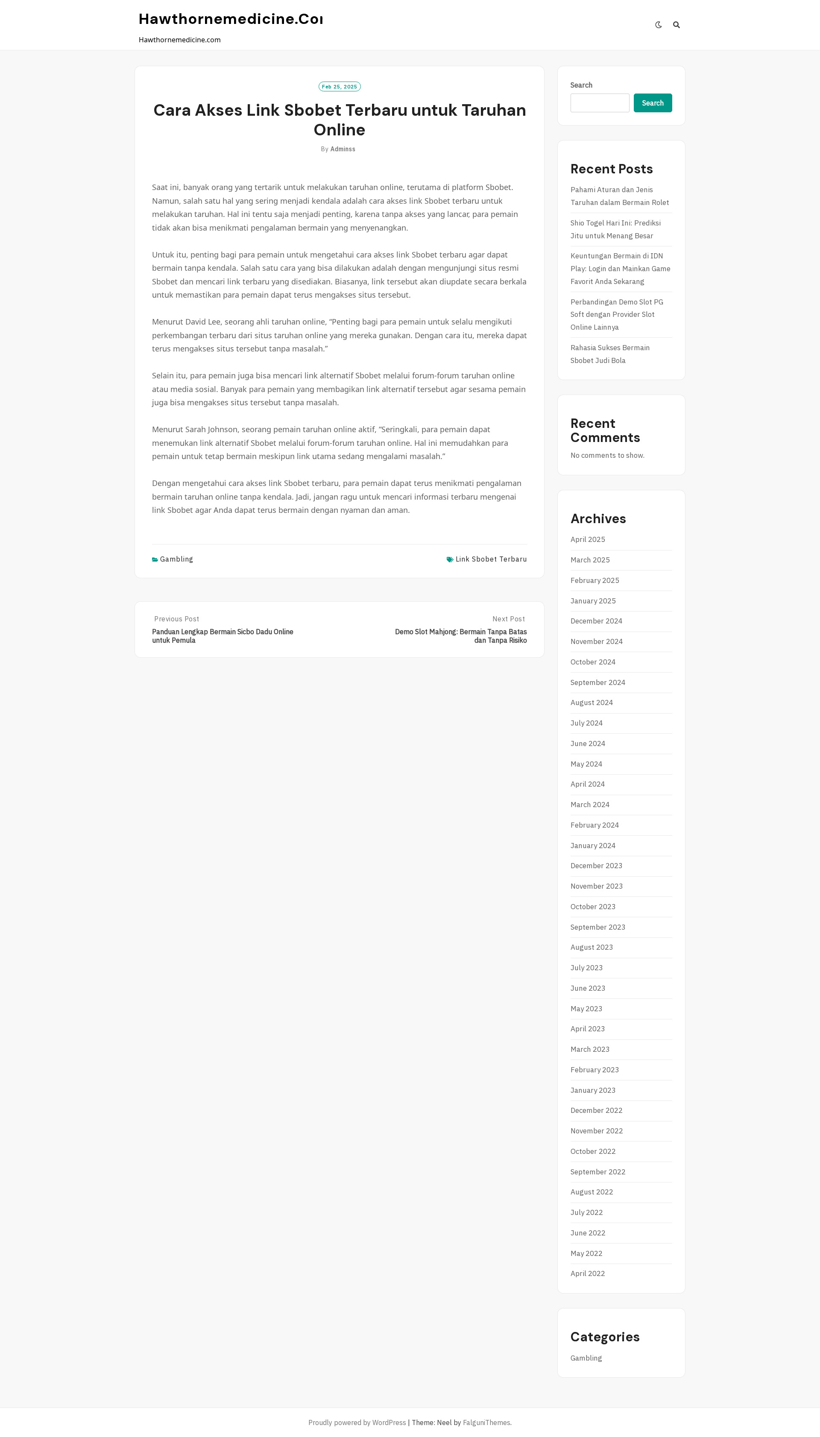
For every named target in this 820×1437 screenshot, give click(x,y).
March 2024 (590, 804)
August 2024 (592, 702)
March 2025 (590, 560)
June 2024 (588, 743)
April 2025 (588, 539)
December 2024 (597, 621)
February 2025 (595, 580)
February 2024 (595, 825)
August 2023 (592, 947)
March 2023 (590, 1049)
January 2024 (593, 845)
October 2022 (593, 1151)
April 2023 (588, 1028)
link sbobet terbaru (491, 559)
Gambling (176, 559)
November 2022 (597, 1131)
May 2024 (587, 764)
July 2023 (587, 967)
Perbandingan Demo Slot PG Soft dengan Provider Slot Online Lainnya (617, 314)
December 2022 (597, 1110)
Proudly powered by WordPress (357, 1422)
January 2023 (593, 1090)
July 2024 (587, 723)
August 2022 (592, 1192)
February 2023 (595, 1069)
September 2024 (598, 682)
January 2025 (593, 601)
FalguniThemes (486, 1422)
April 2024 (588, 784)
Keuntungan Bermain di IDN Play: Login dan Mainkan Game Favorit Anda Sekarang (621, 268)
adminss (343, 149)
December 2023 (597, 865)
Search (582, 85)
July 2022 (587, 1212)
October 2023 (593, 906)
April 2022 (588, 1273)
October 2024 (593, 662)
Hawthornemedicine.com (236, 19)
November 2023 (597, 886)
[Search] (676, 24)
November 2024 (597, 641)
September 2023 (598, 927)
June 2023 (588, 988)
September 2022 (598, 1172)
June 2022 (588, 1233)
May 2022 (587, 1253)
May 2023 (587, 1008)
